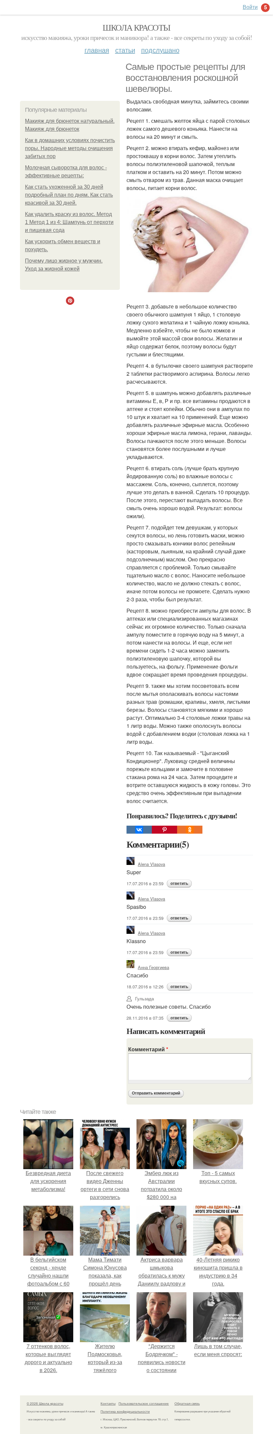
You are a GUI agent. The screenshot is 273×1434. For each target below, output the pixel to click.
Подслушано (160, 50)
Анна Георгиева (153, 967)
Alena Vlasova (151, 864)
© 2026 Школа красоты (45, 1403)
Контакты (108, 1403)
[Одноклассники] (189, 830)
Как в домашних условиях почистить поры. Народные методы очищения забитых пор (70, 148)
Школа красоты (136, 27)
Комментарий (148, 1049)
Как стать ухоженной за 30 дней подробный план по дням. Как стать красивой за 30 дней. (69, 195)
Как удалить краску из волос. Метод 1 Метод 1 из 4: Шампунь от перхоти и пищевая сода (69, 222)
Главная (97, 50)
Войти (250, 7)
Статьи (125, 50)
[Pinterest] (164, 830)
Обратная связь (187, 1403)
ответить (179, 883)
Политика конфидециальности (125, 1411)
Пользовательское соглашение (144, 1403)
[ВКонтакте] (139, 830)
